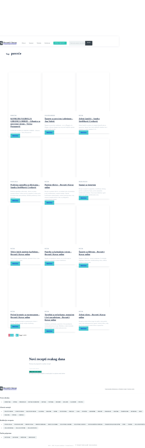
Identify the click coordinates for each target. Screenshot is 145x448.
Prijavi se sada (35, 371)
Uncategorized (50, 115)
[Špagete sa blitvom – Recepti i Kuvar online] (93, 224)
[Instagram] (138, 388)
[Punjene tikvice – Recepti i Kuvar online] (59, 157)
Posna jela (14, 181)
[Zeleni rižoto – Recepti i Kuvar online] (93, 287)
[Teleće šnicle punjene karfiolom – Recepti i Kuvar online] (24, 224)
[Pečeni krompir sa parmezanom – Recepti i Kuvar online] (24, 287)
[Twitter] (141, 388)
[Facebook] (135, 388)
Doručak (13, 115)
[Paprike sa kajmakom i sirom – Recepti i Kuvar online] (59, 224)
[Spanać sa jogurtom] (93, 157)
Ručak (81, 115)
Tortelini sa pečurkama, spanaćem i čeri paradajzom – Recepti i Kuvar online (59, 317)
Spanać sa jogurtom (87, 185)
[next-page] (18, 335)
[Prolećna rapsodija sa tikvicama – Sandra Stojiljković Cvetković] (24, 157)
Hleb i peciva (83, 181)
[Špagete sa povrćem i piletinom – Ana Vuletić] (59, 91)
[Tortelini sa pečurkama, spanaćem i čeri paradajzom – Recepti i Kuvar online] (59, 287)
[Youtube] (144, 388)
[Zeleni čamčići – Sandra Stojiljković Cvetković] (93, 91)
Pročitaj (15, 135)
